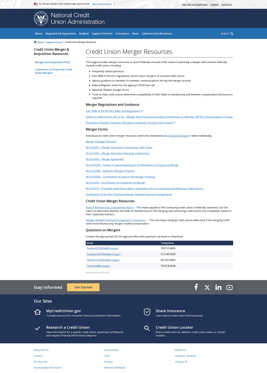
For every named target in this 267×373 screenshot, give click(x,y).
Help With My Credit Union (194, 4)
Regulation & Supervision (61, 33)
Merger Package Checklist (101, 141)
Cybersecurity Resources (157, 33)
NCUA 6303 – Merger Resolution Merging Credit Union (117, 153)
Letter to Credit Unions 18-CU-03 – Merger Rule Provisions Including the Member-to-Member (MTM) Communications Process (159, 117)
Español (214, 4)
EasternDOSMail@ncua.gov (103, 248)
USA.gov (179, 361)
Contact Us (226, 4)
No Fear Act (40, 361)
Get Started (83, 287)
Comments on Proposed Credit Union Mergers (53, 71)
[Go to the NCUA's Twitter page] (207, 287)
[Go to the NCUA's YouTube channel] (229, 287)
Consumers (122, 33)
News (135, 33)
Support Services (102, 33)
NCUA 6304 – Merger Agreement (105, 159)
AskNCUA (180, 350)
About (39, 33)
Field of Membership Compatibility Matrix (110, 207)
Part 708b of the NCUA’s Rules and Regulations (113, 111)
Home (40, 42)
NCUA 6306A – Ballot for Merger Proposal (110, 171)
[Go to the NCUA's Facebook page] (196, 287)
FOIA (107, 356)
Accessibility (111, 350)
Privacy (108, 361)
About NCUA (41, 350)
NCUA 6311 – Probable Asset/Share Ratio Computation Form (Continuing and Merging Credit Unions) (144, 188)
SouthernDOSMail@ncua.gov (104, 254)
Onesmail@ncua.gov (98, 266)
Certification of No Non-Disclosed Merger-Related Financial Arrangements (129, 194)
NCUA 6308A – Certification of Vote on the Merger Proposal (120, 176)
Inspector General (185, 356)
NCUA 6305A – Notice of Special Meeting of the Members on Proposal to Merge (132, 165)
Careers (38, 356)
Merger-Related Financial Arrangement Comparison (116, 220)
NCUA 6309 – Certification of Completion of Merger (115, 182)
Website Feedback (114, 367)
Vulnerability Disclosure (47, 367)
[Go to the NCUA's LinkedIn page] (218, 287)
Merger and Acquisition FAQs (52, 62)
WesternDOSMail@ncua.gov (103, 260)
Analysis (84, 33)
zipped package (179, 135)
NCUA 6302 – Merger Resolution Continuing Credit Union (119, 147)
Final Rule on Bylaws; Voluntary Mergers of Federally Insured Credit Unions (129, 122)
